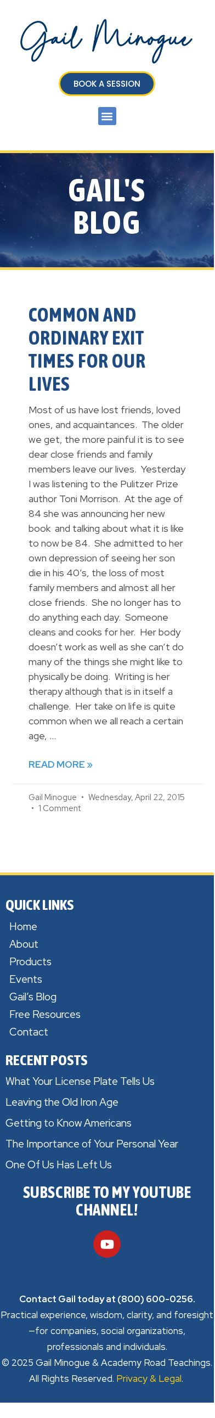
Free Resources (45, 1014)
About (23, 944)
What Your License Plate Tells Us (80, 1081)
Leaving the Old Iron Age (61, 1102)
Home (23, 926)
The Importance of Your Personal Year (91, 1144)
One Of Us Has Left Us (58, 1165)
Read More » (61, 764)
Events (25, 979)
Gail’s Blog (32, 997)
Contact (28, 1032)
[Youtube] (107, 1244)
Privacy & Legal (149, 1378)
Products (30, 962)
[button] (107, 116)
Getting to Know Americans (68, 1123)
